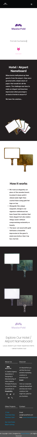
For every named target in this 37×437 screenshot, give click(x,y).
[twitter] (10, 394)
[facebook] (14, 394)
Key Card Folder (10, 422)
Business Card (9, 417)
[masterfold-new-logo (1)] (5, 3)
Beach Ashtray (9, 424)
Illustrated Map (10, 415)
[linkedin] (8, 397)
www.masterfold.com (30, 417)
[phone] (12, 397)
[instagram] (7, 394)
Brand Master (25, 433)
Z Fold (7, 412)
